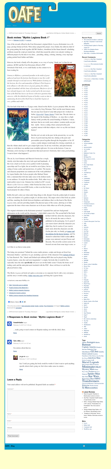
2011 (86, 116)
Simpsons (84, 374)
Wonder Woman (94, 385)
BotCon (86, 166)
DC (85, 186)
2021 (86, 96)
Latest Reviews (89, 392)
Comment (10, 389)
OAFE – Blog (10, 446)
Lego (85, 244)
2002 (86, 133)
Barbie (98, 342)
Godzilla (101, 352)
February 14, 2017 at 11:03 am (22, 325)
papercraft (86, 282)
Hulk (90, 358)
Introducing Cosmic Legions (17, 293)
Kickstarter (86, 239)
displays (86, 192)
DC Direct (86, 188)
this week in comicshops (90, 319)
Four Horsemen (48, 306)
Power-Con (87, 291)
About (14, 26)
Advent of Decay (69, 255)
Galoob (86, 209)
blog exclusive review (28, 306)
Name (9, 414)
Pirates (96, 369)
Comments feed (88, 427)
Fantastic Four (91, 349)
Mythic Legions (65, 306)
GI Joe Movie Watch (89, 213)
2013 (86, 112)
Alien (84, 342)
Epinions (86, 198)
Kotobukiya (87, 241)
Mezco (85, 258)
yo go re (28, 40)
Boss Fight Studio (88, 165)
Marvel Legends (90, 362)
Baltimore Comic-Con (89, 153)
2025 (86, 88)
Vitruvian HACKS (99, 383)
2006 (86, 126)
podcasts (86, 289)
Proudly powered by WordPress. (93, 446)
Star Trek (85, 377)
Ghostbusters (86, 352)
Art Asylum (87, 149)
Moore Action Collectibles (90, 264)
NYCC (85, 276)
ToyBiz (85, 323)
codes (85, 174)
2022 (86, 94)
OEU (85, 278)
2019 (86, 100)
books (37, 306)
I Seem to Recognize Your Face (92, 221)
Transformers (90, 381)
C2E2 (85, 170)
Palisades (86, 280)
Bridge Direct (87, 168)
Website (9, 427)
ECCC (85, 196)
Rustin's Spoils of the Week (91, 301)
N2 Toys (86, 268)
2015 (86, 108)
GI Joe (94, 351)
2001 (86, 135)
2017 (86, 104)
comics (41, 306)
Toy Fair (86, 321)
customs (86, 184)
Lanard (85, 243)
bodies (85, 161)
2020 (86, 98)
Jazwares (86, 227)
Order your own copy (35, 275)
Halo (98, 356)
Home (9, 26)
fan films (86, 200)
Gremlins (95, 354)
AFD (85, 145)
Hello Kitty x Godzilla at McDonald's (93, 53)
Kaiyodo (86, 233)
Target (85, 317)
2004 (86, 129)
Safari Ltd (86, 303)
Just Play (86, 231)
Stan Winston (87, 313)
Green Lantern (87, 354)
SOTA (85, 311)
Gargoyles (39, 114)
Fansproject (87, 202)
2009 (86, 120)
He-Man (101, 356)
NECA (85, 272)
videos (85, 328)
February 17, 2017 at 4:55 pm (28, 359)
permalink (19, 308)
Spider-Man (94, 373)
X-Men (86, 387)
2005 (86, 127)
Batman (86, 344)
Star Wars (93, 376)
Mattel (85, 250)
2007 (86, 124)
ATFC (85, 151)
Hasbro (86, 217)
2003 (86, 131)
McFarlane (86, 252)
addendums (87, 141)
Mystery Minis (88, 369)
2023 (86, 92)
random (86, 295)
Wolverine (86, 385)
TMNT (97, 378)
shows (85, 309)
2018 (86, 102)
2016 (86, 106)
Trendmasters (87, 324)
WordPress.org (87, 429)
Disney (85, 190)
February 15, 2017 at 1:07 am (22, 343)
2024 (86, 90)
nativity (86, 270)
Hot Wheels (85, 358)
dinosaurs (84, 349)
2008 (86, 122)
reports (85, 297)
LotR (92, 360)
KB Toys (86, 235)
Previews (86, 293)
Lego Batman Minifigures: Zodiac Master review (61, 33)
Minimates (88, 366)
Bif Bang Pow (87, 157)
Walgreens (86, 330)
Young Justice (49, 114)
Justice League (86, 360)
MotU (98, 366)
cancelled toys (87, 172)
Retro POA (87, 299)
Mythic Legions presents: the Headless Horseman (23, 295)
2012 (86, 114)
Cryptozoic (86, 182)
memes (85, 256)
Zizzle (85, 336)
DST (85, 194)
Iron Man (96, 357)
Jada (85, 223)
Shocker (86, 307)
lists (85, 246)
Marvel (85, 248)
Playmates (86, 285)
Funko (85, 207)
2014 (86, 110)
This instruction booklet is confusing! (93, 39)
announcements (88, 147)
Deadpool (99, 347)
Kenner (86, 237)
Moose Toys (87, 266)
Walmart (86, 332)
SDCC (85, 305)
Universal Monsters (88, 383)
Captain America (89, 346)
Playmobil (86, 287)
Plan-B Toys (87, 283)
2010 (86, 118)
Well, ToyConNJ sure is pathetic (18, 285)
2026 (86, 87)
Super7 (85, 315)
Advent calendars (88, 143)
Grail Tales (86, 215)
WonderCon (87, 334)
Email (9, 421)
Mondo (86, 262)
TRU (85, 326)
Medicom (86, 254)
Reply (15, 333)
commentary (87, 178)
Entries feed (87, 425)
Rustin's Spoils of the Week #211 (19, 288)
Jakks (85, 225)
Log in (85, 423)
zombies (94, 387)
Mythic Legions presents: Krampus (19, 290)
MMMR (86, 260)
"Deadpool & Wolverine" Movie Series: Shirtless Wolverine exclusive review (93, 415)
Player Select (85, 371)
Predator (92, 371)
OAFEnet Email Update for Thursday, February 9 (22, 33)
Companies (87, 180)
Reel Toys (97, 371)
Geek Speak (87, 211)
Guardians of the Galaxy (89, 356)
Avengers (91, 342)
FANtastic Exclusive (89, 204)
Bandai (85, 155)
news (85, 274)
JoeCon (86, 229)
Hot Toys (86, 219)
